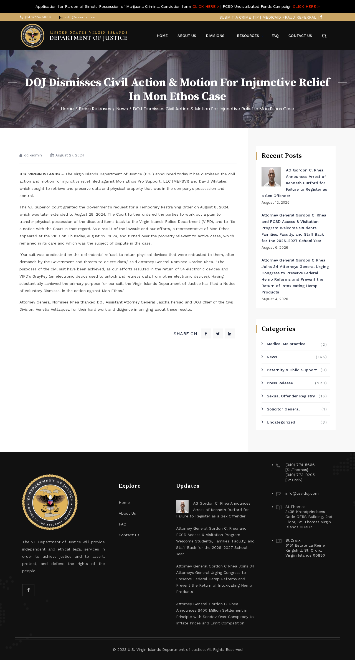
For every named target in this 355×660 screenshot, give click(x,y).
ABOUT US (187, 36)
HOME (162, 36)
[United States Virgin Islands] (74, 35)
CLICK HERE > (205, 6)
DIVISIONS (215, 36)
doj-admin (33, 155)
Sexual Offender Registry (291, 396)
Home (67, 109)
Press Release (280, 383)
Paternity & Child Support (292, 370)
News (272, 357)
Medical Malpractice (286, 344)
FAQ (275, 36)
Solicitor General (283, 409)
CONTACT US (300, 36)
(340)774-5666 (38, 17)
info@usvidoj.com (81, 17)
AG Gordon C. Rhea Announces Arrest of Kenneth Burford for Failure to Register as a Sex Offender (294, 183)
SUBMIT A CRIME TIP (239, 17)
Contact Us (129, 535)
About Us (127, 513)
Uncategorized (281, 422)
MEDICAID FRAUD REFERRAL (289, 17)
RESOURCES (248, 36)
